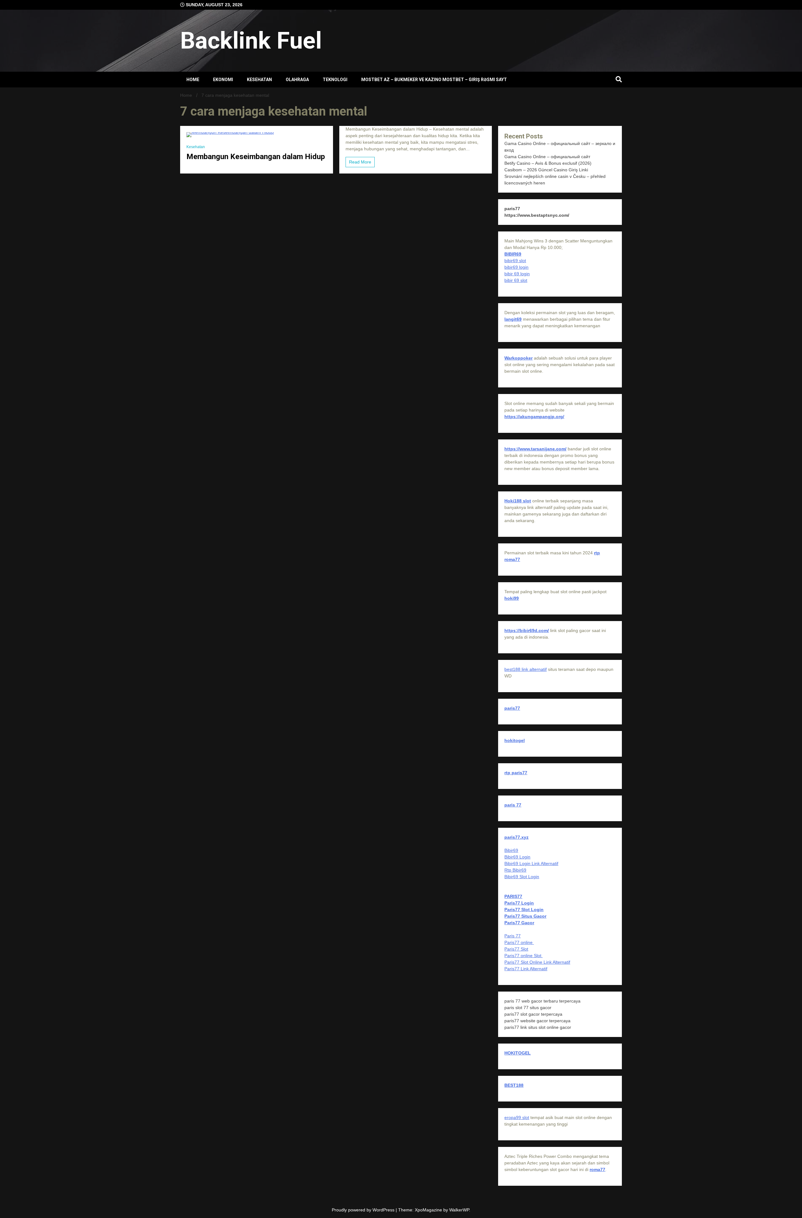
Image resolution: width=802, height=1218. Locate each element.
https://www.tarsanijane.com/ (535, 448)
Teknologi (335, 79)
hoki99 (511, 598)
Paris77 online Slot (523, 955)
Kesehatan (259, 79)
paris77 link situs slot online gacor (537, 1027)
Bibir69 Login (517, 856)
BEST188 (513, 1085)
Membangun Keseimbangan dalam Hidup (255, 156)
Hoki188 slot (517, 500)
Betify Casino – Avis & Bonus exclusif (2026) (547, 163)
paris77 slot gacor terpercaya (533, 1014)
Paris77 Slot (516, 948)
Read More (360, 161)
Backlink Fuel (251, 40)
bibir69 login (516, 267)
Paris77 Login (519, 902)
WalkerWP (459, 1209)
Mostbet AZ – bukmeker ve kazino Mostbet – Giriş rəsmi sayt (434, 79)
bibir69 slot (515, 260)
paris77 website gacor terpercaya (537, 1020)
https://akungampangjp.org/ (534, 416)
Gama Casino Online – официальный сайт (547, 156)
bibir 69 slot (515, 280)
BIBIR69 (512, 254)
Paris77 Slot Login (524, 909)
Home (192, 79)
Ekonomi (223, 79)
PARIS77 (513, 896)
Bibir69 (511, 850)
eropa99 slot (516, 1117)
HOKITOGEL (517, 1052)
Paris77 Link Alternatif (525, 968)
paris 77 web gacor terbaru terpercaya (542, 1000)
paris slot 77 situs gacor (527, 1007)
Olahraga (297, 79)
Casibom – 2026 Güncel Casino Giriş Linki (546, 169)
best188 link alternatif (525, 669)
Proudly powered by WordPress (364, 1209)
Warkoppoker (518, 357)
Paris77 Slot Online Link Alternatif (537, 962)
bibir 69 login (517, 273)
